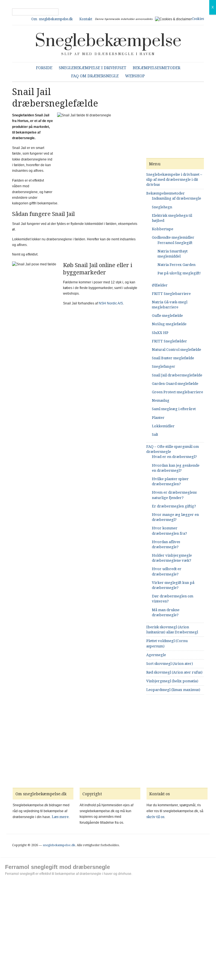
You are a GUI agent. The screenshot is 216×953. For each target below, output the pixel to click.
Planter (158, 417)
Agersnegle (156, 655)
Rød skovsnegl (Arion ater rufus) (174, 672)
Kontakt (85, 19)
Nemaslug (160, 400)
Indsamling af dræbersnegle (176, 198)
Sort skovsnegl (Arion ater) (169, 663)
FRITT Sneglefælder (169, 341)
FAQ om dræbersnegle (95, 76)
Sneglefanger (163, 366)
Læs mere (60, 817)
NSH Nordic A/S (111, 303)
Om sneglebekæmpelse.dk (52, 19)
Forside (44, 68)
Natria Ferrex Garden (176, 265)
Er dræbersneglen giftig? (174, 506)
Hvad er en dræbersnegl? (174, 457)
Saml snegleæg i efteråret (174, 409)
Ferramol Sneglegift (175, 243)
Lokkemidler (163, 426)
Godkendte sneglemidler (173, 237)
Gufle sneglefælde (167, 315)
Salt (155, 434)
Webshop (135, 76)
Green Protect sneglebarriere (177, 392)
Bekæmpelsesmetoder (156, 68)
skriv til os (155, 817)
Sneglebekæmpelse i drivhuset (92, 68)
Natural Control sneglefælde (176, 349)
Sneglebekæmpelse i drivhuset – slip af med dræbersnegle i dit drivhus (174, 179)
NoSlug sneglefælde (169, 324)
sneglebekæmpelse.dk (59, 845)
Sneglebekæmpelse (108, 41)
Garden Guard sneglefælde (175, 383)
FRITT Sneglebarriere (171, 294)
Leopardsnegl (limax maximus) (173, 690)
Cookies (198, 19)
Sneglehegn (162, 207)
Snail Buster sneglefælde (173, 358)
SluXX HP (160, 333)
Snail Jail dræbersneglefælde (177, 375)
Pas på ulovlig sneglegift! (179, 273)
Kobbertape (162, 229)
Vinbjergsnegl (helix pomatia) (172, 681)
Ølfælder (160, 285)
